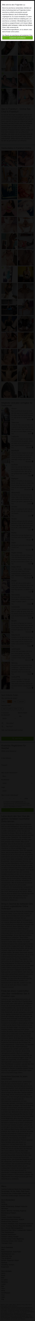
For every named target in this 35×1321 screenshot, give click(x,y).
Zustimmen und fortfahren (17, 38)
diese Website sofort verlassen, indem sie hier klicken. (17, 24)
